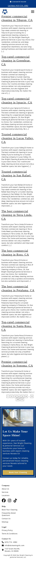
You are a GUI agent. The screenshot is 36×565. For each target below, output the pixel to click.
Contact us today (10, 458)
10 (18, 399)
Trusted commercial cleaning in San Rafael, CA (16, 175)
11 (22, 399)
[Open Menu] (32, 11)
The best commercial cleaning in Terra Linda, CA (16, 215)
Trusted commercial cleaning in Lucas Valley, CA (17, 138)
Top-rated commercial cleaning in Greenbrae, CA (16, 60)
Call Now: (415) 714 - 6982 (18, 6)
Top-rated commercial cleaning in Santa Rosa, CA (16, 326)
